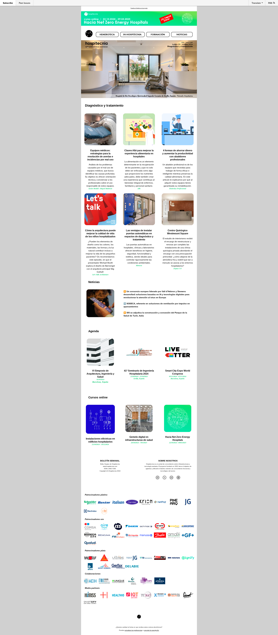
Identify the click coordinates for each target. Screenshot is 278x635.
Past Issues (24, 2)
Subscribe (8, 2)
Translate (256, 2)
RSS (270, 2)
